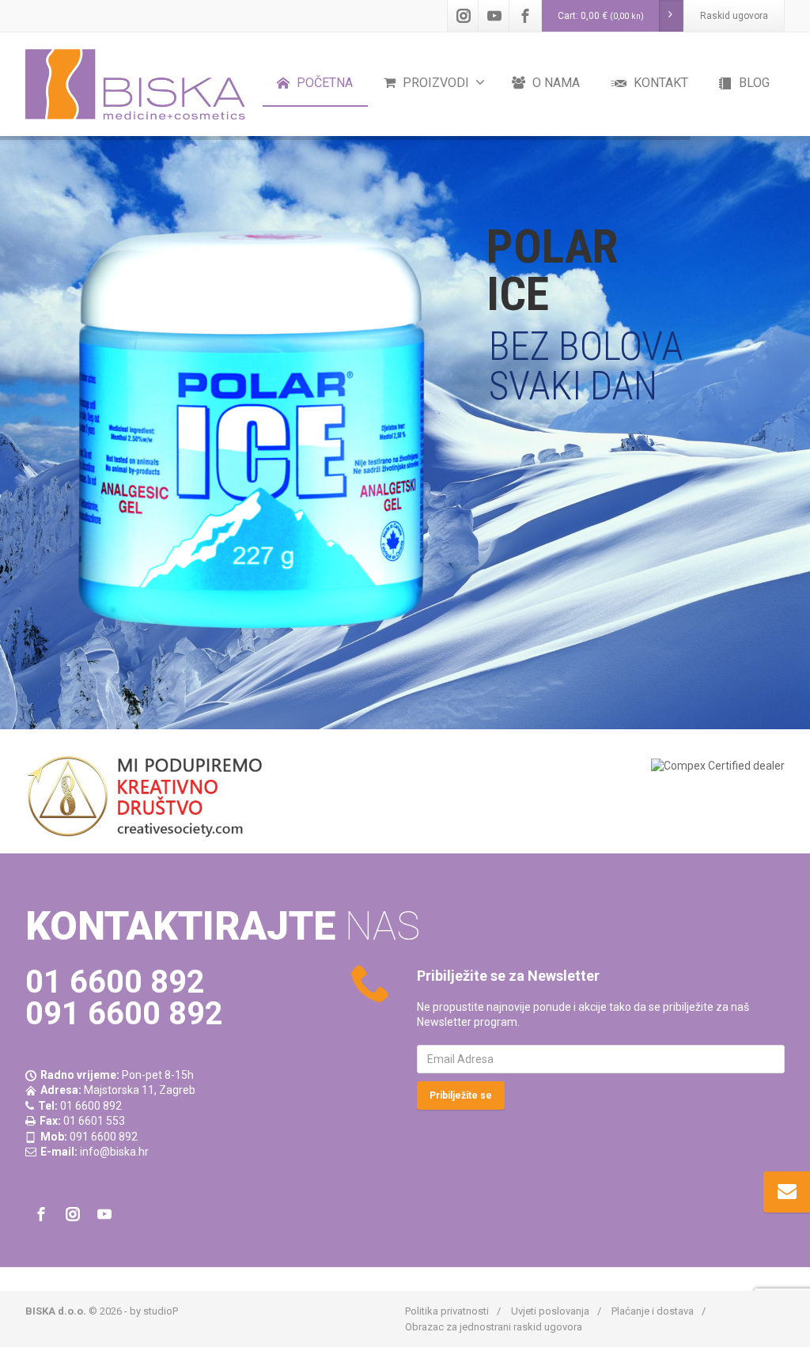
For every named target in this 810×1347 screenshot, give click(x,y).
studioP (160, 1311)
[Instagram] (463, 16)
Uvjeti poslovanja (550, 1311)
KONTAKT (659, 82)
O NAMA (554, 82)
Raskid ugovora (734, 15)
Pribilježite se (461, 1095)
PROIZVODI (434, 82)
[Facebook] (525, 16)
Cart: (601, 15)
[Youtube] (494, 16)
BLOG (753, 82)
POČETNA (323, 82)
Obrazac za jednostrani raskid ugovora (493, 1327)
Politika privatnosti (447, 1311)
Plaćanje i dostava (652, 1311)
